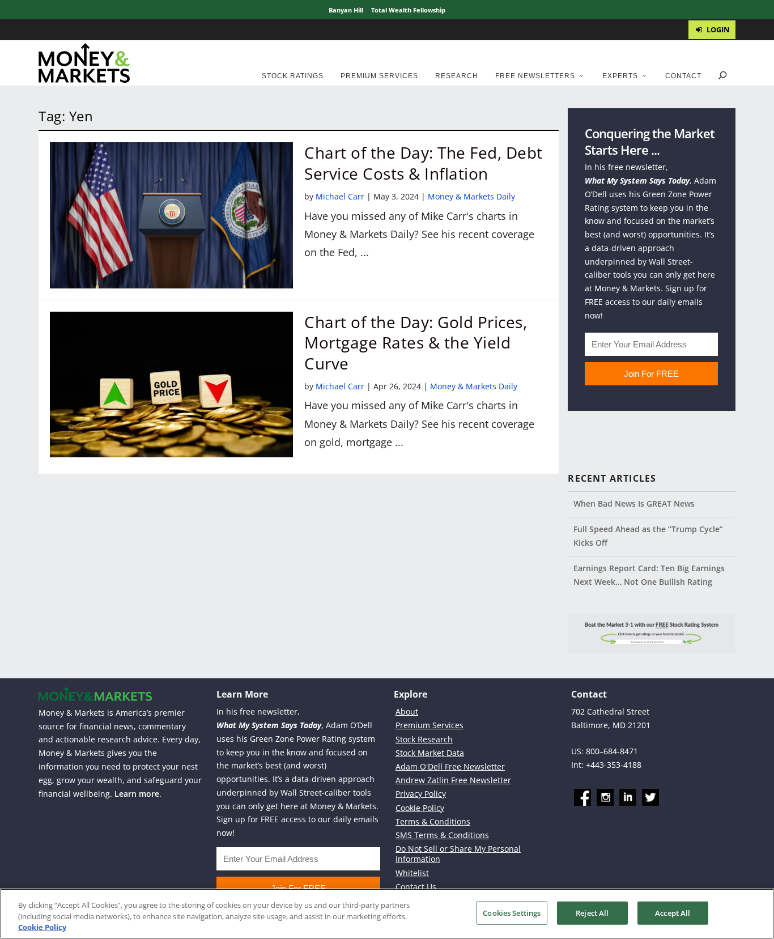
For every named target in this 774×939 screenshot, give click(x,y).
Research (456, 76)
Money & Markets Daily (471, 196)
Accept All (672, 912)
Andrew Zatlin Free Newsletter (453, 780)
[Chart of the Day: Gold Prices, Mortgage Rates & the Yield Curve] (171, 384)
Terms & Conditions (432, 821)
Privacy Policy (420, 793)
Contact (683, 76)
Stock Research (424, 739)
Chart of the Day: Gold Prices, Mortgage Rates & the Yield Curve (415, 342)
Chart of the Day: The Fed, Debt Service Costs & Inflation (423, 163)
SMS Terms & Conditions (442, 835)
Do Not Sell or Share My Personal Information (458, 853)
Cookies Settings (512, 912)
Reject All (592, 912)
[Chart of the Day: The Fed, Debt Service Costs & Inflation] (171, 215)
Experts (620, 76)
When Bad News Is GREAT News (634, 503)
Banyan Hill (346, 10)
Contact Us (415, 886)
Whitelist (412, 873)
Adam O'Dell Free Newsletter (450, 766)
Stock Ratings (293, 76)
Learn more (136, 793)
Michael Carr (340, 196)
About (406, 711)
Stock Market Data (429, 752)
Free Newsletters (535, 76)
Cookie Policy (419, 807)
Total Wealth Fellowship (408, 10)
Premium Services (379, 76)
